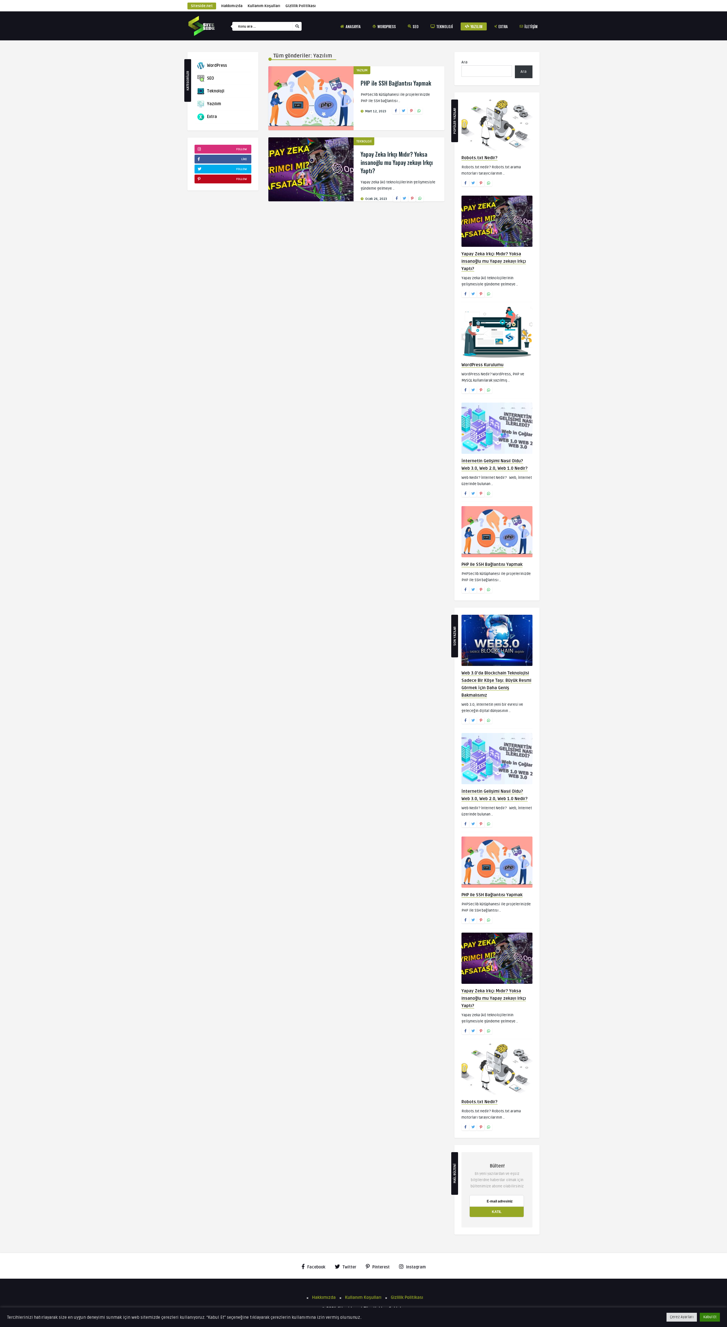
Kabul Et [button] (709, 1317)
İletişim (531, 26)
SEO (416, 26)
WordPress (386, 26)
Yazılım (476, 26)
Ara (464, 62)
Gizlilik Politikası (300, 6)
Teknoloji (444, 26)
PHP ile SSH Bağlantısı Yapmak (396, 83)
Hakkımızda (232, 6)
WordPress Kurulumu (482, 364)
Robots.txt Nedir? (479, 157)
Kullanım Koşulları (264, 6)
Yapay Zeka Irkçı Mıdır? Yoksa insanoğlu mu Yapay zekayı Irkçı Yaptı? (397, 162)
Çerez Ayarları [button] (681, 1317)
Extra (503, 26)
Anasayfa (353, 26)
